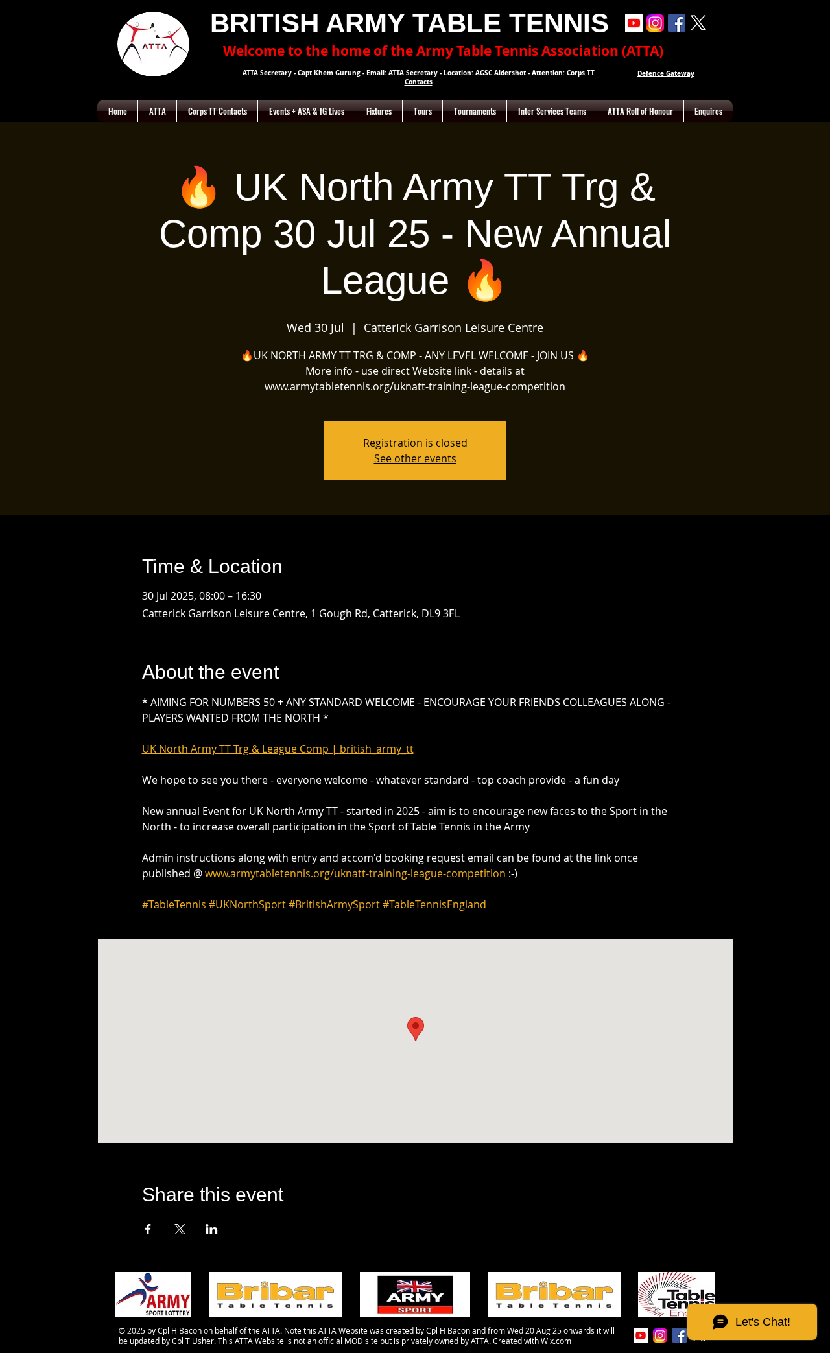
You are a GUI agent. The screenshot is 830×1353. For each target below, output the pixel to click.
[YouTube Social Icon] (634, 23)
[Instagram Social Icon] (655, 23)
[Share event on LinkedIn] (212, 1229)
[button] (157, 111)
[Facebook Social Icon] (676, 23)
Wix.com (556, 1340)
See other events (415, 458)
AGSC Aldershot (500, 72)
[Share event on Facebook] (148, 1229)
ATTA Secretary (413, 72)
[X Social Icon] (698, 23)
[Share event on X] (180, 1229)
